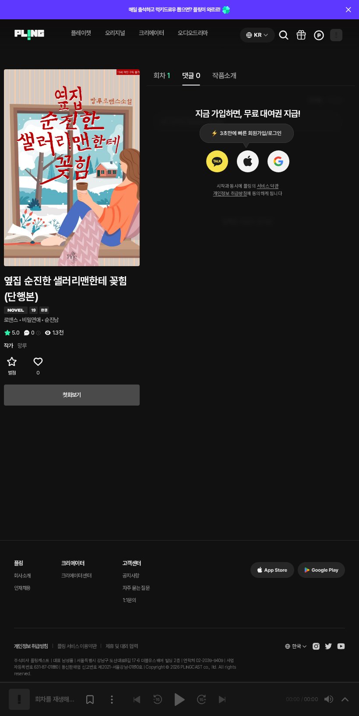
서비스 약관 (267, 186)
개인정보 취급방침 (230, 193)
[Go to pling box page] (301, 35)
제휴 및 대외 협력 (121, 646)
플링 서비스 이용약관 (76, 646)
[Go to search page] (283, 35)
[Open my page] (336, 35)
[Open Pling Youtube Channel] (341, 646)
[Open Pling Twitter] (328, 646)
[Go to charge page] (318, 35)
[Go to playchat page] (29, 35)
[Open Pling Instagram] (316, 646)
